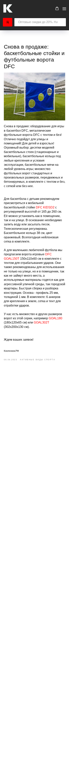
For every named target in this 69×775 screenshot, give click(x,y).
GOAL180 (55, 318)
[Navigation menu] (64, 8)
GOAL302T (41, 322)
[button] (57, 8)
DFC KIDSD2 (45, 207)
